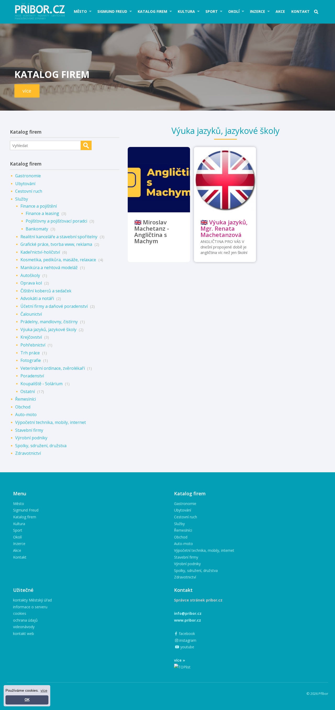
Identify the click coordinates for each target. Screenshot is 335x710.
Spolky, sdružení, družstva (40, 445)
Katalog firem (152, 11)
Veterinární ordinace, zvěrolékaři (52, 368)
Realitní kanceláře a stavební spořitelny (58, 237)
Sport (211, 11)
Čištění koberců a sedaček (45, 291)
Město (80, 11)
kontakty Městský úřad (32, 600)
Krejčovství (31, 337)
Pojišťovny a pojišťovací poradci (56, 221)
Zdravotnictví (28, 453)
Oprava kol (31, 283)
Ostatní (27, 391)
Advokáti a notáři (37, 298)
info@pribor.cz (188, 613)
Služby (21, 199)
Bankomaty (37, 229)
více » (179, 660)
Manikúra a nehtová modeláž (49, 267)
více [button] (44, 690)
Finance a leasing (42, 213)
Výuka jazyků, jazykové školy (48, 329)
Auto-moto (26, 414)
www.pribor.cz (187, 620)
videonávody (24, 626)
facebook (186, 633)
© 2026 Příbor (317, 693)
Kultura (186, 11)
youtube (186, 646)
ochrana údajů (25, 620)
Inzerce (257, 11)
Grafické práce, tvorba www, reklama (56, 244)
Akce (280, 11)
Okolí (233, 11)
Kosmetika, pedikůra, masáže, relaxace (58, 260)
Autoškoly (30, 275)
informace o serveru (30, 606)
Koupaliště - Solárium (41, 384)
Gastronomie (28, 176)
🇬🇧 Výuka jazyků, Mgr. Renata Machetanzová (224, 228)
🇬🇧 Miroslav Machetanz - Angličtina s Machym (151, 231)
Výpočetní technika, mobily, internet (50, 422)
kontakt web (23, 633)
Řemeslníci (25, 399)
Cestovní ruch (28, 191)
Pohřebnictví (32, 345)
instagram (187, 640)
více (27, 90)
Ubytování (25, 183)
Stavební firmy (29, 430)
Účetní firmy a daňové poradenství (54, 306)
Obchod (22, 407)
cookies (19, 613)
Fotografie (30, 360)
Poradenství (32, 376)
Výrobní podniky (31, 438)
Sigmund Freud (112, 11)
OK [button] (27, 700)
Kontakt (300, 11)
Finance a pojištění (38, 206)
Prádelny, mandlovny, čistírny (49, 322)
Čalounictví (31, 314)
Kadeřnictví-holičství (40, 252)
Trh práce (30, 353)
